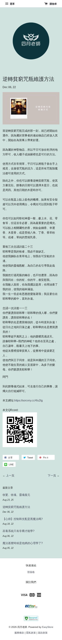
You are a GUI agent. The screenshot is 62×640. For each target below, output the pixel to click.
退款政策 (43, 632)
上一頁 (10, 475)
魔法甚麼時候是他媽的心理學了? (23, 543)
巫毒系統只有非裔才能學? (18, 530)
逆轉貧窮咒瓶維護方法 (16, 507)
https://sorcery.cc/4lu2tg (28, 400)
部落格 (31, 572)
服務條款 (19, 632)
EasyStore (47, 627)
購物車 (53, 3)
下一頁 (52, 475)
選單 (12, 3)
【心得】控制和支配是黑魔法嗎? (23, 518)
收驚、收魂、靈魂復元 (16, 494)
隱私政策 (31, 632)
